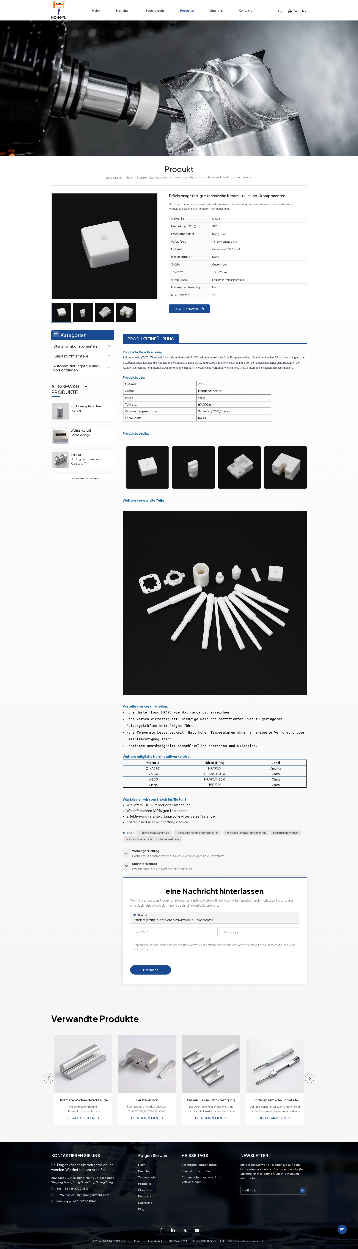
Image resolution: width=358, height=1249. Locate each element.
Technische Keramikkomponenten (197, 832)
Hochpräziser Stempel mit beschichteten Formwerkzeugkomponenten (274, 1100)
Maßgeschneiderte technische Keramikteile (152, 839)
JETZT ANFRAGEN (187, 309)
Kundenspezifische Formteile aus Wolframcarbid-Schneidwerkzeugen (211, 1100)
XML (185, 1241)
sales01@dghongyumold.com (88, 1194)
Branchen (122, 10)
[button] (48, 1078)
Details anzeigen (81, 1118)
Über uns (216, 10)
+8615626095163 (84, 1201)
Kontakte (245, 10)
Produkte (187, 10)
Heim (96, 10)
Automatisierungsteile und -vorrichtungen (77, 367)
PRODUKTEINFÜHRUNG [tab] (151, 338)
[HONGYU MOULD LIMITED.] (58, 10)
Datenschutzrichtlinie (208, 1241)
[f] (161, 1230)
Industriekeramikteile (285, 832)
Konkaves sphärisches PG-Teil (86, 408)
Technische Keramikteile (154, 832)
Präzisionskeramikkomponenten (245, 832)
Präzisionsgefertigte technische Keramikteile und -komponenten (173, 919)
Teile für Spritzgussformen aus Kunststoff (86, 459)
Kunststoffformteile (70, 356)
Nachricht (145, 1202)
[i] (173, 1230)
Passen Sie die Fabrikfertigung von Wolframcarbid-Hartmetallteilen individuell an (147, 1100)
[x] (185, 1230)
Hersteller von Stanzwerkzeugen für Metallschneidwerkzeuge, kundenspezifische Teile (83, 1100)
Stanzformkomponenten (152, 177)
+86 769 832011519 (75, 1188)
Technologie (155, 10)
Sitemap (174, 1241)
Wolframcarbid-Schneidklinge (81, 432)
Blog (141, 1209)
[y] (197, 1230)
